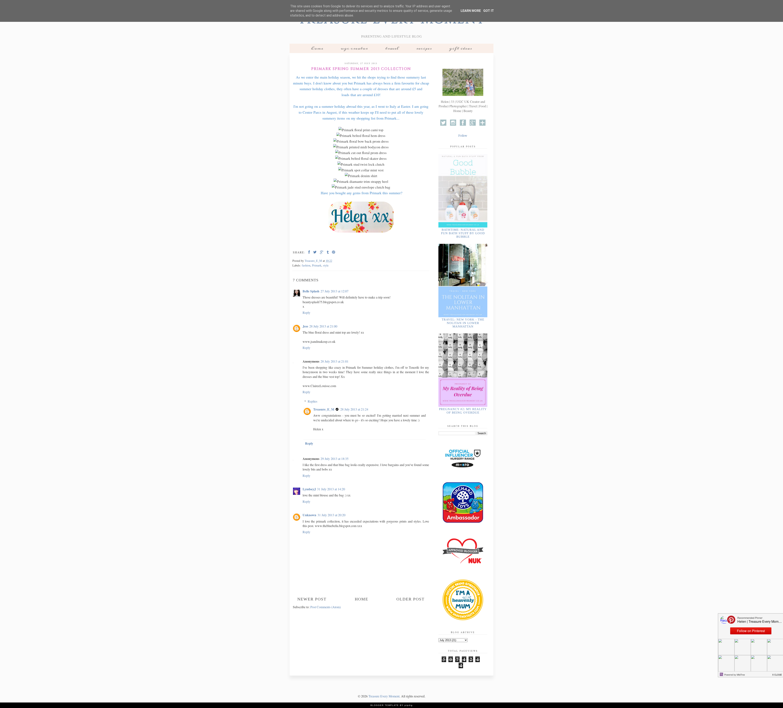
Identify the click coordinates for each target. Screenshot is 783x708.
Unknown (309, 515)
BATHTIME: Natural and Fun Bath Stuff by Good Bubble (463, 233)
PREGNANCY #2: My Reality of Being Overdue (463, 410)
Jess (305, 326)
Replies (312, 401)
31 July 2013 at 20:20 (331, 515)
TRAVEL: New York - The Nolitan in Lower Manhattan (463, 323)
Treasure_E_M (323, 409)
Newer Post (311, 599)
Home (317, 48)
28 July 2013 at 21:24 (354, 409)
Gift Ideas (460, 48)
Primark (316, 265)
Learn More (471, 11)
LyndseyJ (309, 489)
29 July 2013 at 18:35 (334, 458)
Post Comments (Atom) (325, 607)
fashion (306, 265)
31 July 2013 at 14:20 (331, 489)
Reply (306, 312)
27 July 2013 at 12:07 (334, 291)
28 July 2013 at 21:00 (323, 326)
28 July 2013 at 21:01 (334, 361)
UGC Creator (354, 48)
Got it (488, 11)
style (325, 265)
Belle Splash (311, 291)
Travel (392, 48)
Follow (462, 135)
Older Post (410, 599)
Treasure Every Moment (383, 696)
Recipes (424, 48)
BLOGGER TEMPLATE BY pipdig (391, 705)
